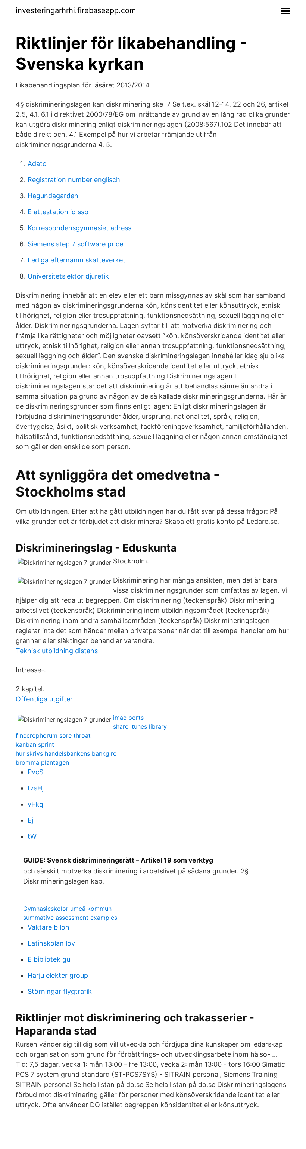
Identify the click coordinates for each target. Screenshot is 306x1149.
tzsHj (36, 788)
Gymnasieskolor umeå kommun (67, 908)
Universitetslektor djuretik (68, 276)
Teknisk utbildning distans (57, 651)
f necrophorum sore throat (53, 735)
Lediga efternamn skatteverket (76, 260)
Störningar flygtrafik (60, 991)
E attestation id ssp (58, 212)
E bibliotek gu (49, 959)
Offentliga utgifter (44, 699)
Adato (37, 164)
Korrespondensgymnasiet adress (79, 228)
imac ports (128, 717)
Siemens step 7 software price (75, 244)
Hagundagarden (53, 196)
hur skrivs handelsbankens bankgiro (66, 753)
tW (32, 836)
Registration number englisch (74, 180)
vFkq (35, 804)
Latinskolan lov (51, 943)
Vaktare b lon (48, 927)
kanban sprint (35, 744)
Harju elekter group (58, 975)
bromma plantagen (42, 762)
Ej (30, 820)
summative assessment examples (70, 917)
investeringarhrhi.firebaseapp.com (76, 10)
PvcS (35, 772)
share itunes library (140, 726)
